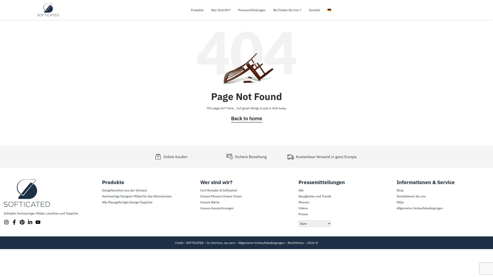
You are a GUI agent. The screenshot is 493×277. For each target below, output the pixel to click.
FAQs (400, 202)
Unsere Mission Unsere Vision (221, 196)
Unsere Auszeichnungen (217, 208)
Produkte (197, 10)
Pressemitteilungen (251, 10)
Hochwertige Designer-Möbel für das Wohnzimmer (137, 196)
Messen (303, 202)
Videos (303, 208)
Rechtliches (296, 243)
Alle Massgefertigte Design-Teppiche (127, 202)
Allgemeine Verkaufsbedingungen (420, 208)
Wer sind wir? (221, 10)
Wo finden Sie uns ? (287, 10)
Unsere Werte (210, 202)
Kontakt (314, 10)
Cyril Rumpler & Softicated (218, 190)
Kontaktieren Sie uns (411, 196)
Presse (303, 214)
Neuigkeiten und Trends (314, 196)
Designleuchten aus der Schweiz (124, 190)
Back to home (246, 118)
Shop (400, 190)
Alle (301, 190)
